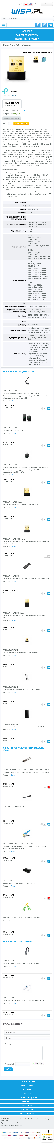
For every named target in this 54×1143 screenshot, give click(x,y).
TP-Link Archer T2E (10, 391)
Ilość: (4, 123)
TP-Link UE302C (9, 961)
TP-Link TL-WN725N (10, 650)
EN (30, 4)
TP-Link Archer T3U (10, 465)
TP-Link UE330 (8, 998)
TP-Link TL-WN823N (10, 724)
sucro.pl (11, 1125)
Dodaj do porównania (12, 118)
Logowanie (38, 25)
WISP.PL (27, 11)
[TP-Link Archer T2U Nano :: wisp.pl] (16, 82)
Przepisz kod (9, 1064)
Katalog (5, 45)
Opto (12, 921)
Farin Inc (19, 1125)
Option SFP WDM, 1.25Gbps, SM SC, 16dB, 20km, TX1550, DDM (26, 770)
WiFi (17, 45)
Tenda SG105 (7, 881)
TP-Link (12, 45)
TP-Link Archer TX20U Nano (13, 613)
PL (26, 4)
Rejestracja (44, 25)
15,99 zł (20, 110)
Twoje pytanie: (10, 1044)
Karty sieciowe (26, 45)
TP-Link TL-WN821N (10, 687)
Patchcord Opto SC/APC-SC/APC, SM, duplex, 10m (21, 918)
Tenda (13, 886)
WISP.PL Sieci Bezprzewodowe (13, 1119)
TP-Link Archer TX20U (11, 576)
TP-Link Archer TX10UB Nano (14, 539)
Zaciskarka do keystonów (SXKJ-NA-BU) (18, 844)
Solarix (13, 851)
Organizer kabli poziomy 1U (13, 807)
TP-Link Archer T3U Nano (12, 502)
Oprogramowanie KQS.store (10, 1123)
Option (13, 775)
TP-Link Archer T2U (10, 428)
